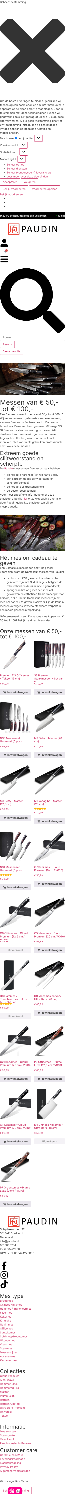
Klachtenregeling (10, 1463)
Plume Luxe (7, 1395)
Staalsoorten (8, 1435)
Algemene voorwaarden (15, 1470)
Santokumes (8, 1332)
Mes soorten (8, 1431)
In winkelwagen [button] (17, 692)
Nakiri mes (6, 1324)
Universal (6, 1411)
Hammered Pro (9, 1387)
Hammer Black (9, 1383)
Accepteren (10, 182)
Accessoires (7, 1356)
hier (25, 498)
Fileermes (6, 1312)
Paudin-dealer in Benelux (15, 1443)
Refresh (5, 1399)
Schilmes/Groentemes (14, 1336)
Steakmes (6, 1348)
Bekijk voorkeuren (14, 189)
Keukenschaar (8, 1360)
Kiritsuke (5, 1320)
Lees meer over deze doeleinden (27, 176)
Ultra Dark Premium (12, 1407)
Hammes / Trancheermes (15, 1308)
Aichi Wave (7, 1379)
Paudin (8, 468)
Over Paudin (7, 1439)
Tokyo (4, 1415)
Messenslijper (8, 1352)
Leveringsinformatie (12, 1459)
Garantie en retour (11, 1455)
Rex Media (21, 1481)
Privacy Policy (9, 1466)
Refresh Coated (10, 1403)
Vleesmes (6, 1344)
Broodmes (6, 1300)
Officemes (6, 1328)
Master (4, 1391)
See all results (11, 351)
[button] (32, 51)
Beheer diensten (17, 168)
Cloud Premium (9, 1376)
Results (7, 344)
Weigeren (30, 182)
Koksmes (5, 1316)
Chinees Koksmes (11, 1304)
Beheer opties (15, 164)
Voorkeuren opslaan (44, 189)
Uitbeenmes (7, 1340)
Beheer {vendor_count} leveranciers (29, 172)
